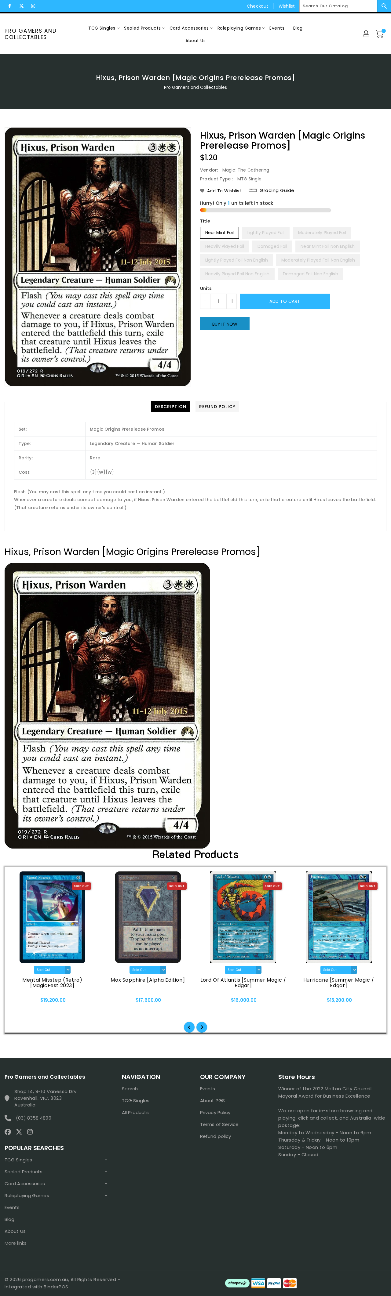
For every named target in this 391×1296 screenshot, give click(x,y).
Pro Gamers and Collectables (31, 34)
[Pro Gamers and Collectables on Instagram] (33, 6)
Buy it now (224, 324)
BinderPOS (56, 1286)
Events (12, 1207)
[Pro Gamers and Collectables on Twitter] (21, 6)
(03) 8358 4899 (33, 1118)
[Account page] (366, 34)
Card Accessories (25, 1183)
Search (130, 1088)
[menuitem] (102, 28)
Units (206, 288)
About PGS (212, 1100)
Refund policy (215, 1136)
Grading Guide (277, 190)
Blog (9, 1219)
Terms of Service (219, 1124)
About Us (15, 1231)
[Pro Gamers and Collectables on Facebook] (9, 6)
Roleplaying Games (27, 1195)
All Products (135, 1112)
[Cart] (380, 34)
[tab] (170, 406)
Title (205, 221)
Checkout (257, 6)
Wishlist (287, 6)
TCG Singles (18, 1160)
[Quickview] (17, 1002)
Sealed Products (24, 1171)
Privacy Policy (215, 1112)
